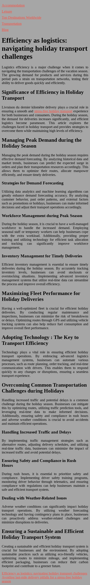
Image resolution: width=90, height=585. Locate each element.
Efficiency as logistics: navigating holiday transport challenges (44, 573)
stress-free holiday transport (53, 111)
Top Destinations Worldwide (21, 17)
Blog (5, 30)
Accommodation (13, 5)
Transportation (12, 23)
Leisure (7, 11)
